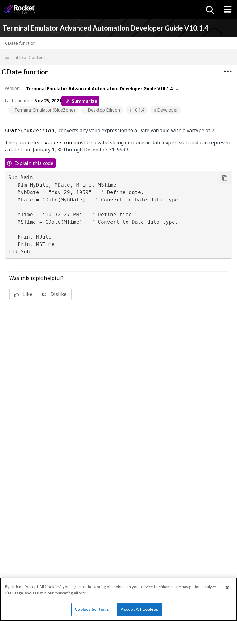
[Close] (227, 587)
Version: (12, 88)
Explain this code (33, 163)
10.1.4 (138, 110)
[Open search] (209, 9)
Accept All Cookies (139, 609)
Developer (167, 110)
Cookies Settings (92, 609)
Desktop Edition (104, 110)
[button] (118, 57)
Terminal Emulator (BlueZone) (45, 110)
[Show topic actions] (228, 71)
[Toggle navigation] (228, 9)
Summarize (84, 101)
